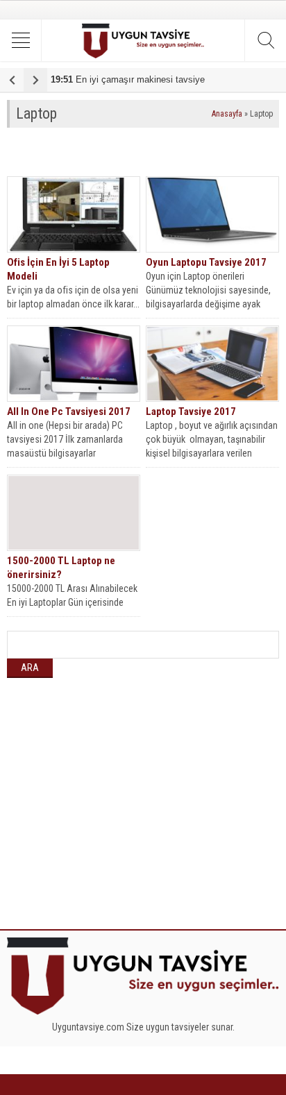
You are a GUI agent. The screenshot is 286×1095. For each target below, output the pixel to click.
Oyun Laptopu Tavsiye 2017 (206, 262)
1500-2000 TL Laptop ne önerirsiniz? (61, 567)
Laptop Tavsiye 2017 (191, 411)
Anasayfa (227, 114)
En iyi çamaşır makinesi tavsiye (128, 79)
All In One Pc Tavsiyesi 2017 (69, 411)
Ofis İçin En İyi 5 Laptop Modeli (58, 269)
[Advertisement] (146, 152)
